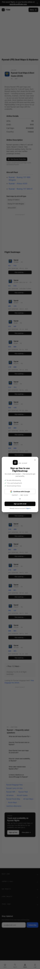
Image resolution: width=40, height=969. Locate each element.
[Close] (35, 460)
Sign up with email (20, 504)
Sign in (28, 508)
